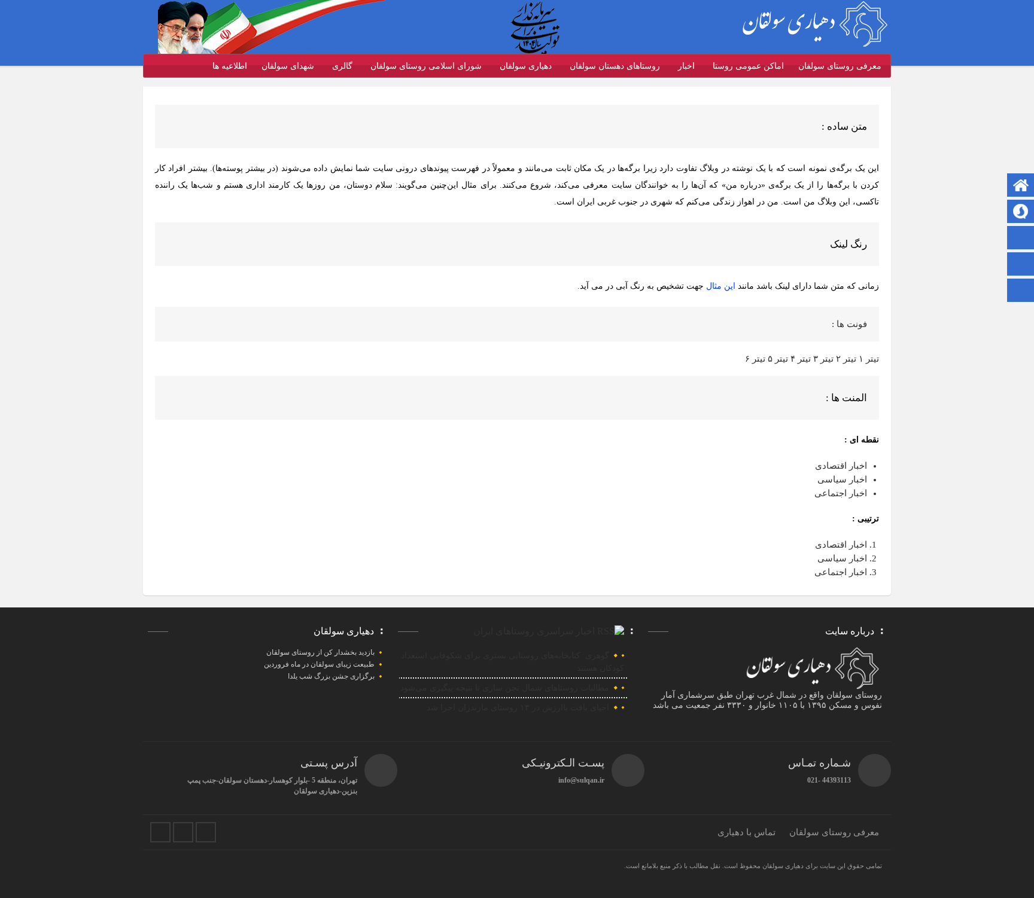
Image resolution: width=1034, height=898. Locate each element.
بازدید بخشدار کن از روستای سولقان (320, 652)
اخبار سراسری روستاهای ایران (534, 631)
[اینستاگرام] (1021, 265)
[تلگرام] (1021, 212)
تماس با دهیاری (746, 832)
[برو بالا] (1022, 290)
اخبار (686, 66)
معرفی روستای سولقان (839, 66)
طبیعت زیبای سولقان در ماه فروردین (319, 664)
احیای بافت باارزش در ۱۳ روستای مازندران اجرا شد (518, 707)
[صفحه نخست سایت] (1021, 186)
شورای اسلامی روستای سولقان (426, 66)
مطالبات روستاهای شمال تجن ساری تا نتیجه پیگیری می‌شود (504, 687)
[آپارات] (1021, 239)
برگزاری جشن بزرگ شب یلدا (331, 676)
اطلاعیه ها (229, 66)
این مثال (722, 286)
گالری (342, 66)
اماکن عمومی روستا (748, 66)
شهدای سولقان (287, 66)
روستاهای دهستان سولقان (615, 66)
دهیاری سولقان (526, 66)
